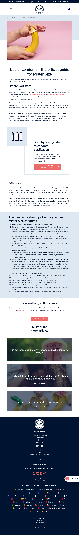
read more (38, 357)
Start (8, 17)
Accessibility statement (39, 518)
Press (40, 459)
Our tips (20, 17)
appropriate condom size (55, 94)
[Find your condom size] (67, 479)
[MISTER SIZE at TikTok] (44, 473)
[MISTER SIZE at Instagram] (37, 473)
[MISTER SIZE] (39, 424)
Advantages (39, 438)
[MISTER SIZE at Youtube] (41, 473)
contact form (21, 310)
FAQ (39, 450)
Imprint (39, 520)
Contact (39, 457)
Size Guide (74, 479)
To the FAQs (39, 319)
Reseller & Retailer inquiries (39, 455)
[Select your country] (69, 9)
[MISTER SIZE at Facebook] (34, 473)
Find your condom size (39, 435)
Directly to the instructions (46, 167)
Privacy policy (39, 523)
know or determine (36, 94)
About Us (39, 442)
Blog (13, 17)
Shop (39, 440)
